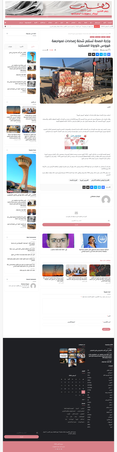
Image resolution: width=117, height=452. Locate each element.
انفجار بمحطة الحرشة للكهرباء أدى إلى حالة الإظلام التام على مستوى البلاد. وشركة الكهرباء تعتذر (53, 279)
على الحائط (109, 412)
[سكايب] (101, 54)
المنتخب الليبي (75, 413)
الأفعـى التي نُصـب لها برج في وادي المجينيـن (17, 53)
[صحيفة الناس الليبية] (58, 10)
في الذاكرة (42, 22)
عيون (111, 414)
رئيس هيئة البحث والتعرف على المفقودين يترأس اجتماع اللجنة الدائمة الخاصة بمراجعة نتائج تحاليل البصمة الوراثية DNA (17, 68)
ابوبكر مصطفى (105, 50)
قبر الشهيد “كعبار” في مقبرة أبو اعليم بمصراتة (16, 90)
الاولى (104, 22)
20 (65, 388)
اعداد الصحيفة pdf (107, 375)
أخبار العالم (109, 370)
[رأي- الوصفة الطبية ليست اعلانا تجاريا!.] (64, 361)
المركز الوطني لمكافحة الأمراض (99, 180)
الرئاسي (82, 408)
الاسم (108, 316)
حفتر (71, 416)
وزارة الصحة (73, 180)
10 (76, 385)
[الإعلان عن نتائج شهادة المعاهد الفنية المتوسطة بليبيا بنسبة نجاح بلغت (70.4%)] (76, 270)
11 (72, 385)
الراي (61, 22)
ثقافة (67, 22)
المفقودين (82, 413)
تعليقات (10, 46)
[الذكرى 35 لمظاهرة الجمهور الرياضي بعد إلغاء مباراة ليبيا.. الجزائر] (31, 84)
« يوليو (83, 399)
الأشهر (32, 46)
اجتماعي (73, 22)
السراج (77, 408)
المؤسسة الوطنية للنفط (69, 408)
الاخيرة (35, 22)
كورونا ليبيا (71, 419)
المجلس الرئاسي (80, 411)
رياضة (79, 22)
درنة (67, 416)
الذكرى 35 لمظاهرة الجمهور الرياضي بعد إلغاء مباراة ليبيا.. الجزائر (16, 83)
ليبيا (91, 22)
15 (83, 388)
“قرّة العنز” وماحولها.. (21, 75)
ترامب (75, 416)
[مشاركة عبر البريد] (93, 54)
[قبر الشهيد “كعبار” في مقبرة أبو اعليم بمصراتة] (31, 91)
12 (68, 385)
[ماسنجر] (97, 54)
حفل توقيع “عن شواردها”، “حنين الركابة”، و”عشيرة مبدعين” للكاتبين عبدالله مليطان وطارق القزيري (71, 26)
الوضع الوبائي (81, 416)
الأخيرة (21, 46)
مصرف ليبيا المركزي (72, 421)
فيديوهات (110, 422)
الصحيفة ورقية (28, 22)
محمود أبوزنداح (81, 421)
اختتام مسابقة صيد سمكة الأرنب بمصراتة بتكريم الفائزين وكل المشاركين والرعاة (13, 136)
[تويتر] (105, 54)
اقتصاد (85, 22)
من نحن (21, 22)
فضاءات (50, 22)
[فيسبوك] (108, 54)
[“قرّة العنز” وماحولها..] (31, 77)
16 (79, 388)
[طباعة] (89, 54)
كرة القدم (82, 419)
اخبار (99, 33)
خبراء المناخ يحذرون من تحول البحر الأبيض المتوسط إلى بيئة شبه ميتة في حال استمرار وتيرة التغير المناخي (100, 279)
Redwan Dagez (25, 284)
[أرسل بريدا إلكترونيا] (100, 50)
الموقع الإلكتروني (71, 322)
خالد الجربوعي (108, 400)
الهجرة (68, 413)
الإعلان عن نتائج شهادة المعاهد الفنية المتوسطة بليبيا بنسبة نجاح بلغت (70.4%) (77, 278)
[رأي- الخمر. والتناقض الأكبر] (72, 363)
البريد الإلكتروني (106, 322)
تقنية (111, 395)
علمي (56, 22)
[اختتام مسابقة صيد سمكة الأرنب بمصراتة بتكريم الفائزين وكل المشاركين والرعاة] (13, 129)
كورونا (92, 37)
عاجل (110, 404)
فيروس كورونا (84, 180)
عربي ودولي (97, 22)
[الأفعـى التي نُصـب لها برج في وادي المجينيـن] (31, 57)
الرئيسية (110, 22)
